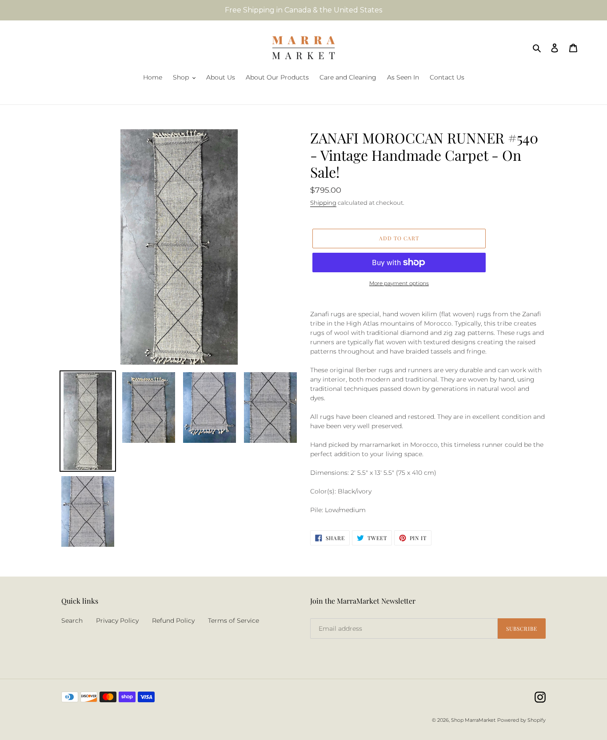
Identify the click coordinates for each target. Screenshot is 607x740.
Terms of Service (233, 621)
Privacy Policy (117, 621)
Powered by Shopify (521, 720)
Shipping (323, 202)
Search (72, 621)
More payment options (399, 283)
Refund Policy (173, 621)
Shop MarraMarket (473, 720)
